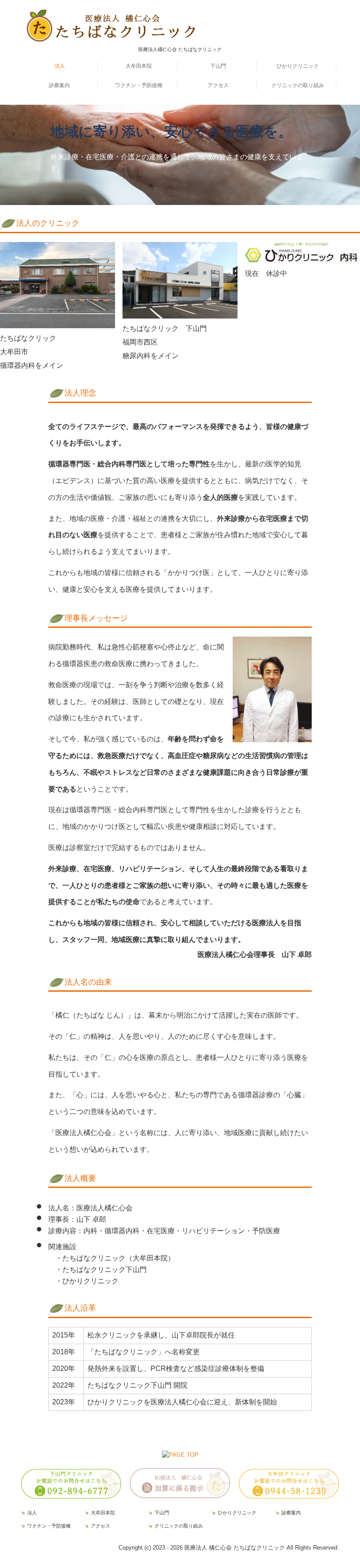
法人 (59, 66)
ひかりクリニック (298, 66)
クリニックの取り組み (297, 85)
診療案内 (59, 85)
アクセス (218, 85)
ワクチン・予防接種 (138, 85)
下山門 (218, 66)
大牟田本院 (139, 66)
